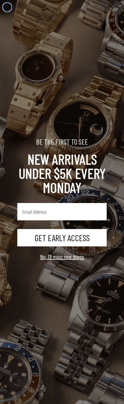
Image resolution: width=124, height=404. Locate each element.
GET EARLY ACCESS (62, 238)
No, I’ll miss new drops (62, 256)
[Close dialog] (7, 7)
